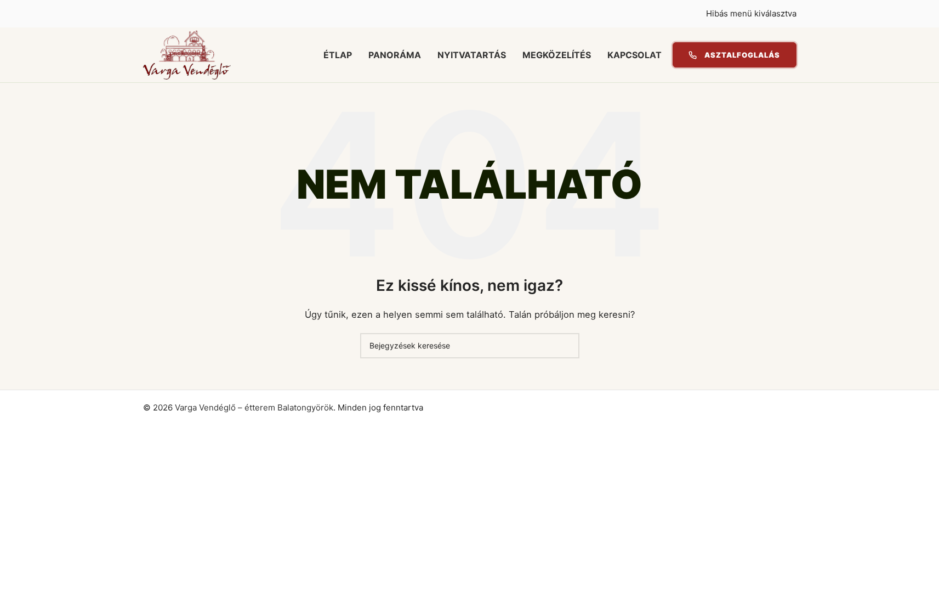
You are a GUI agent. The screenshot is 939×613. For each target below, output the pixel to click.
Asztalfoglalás (742, 54)
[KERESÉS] (566, 345)
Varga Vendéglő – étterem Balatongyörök (254, 407)
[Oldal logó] (187, 54)
